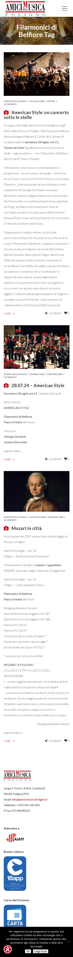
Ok (28, 951)
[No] (68, 942)
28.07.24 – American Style (37, 385)
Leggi (7, 313)
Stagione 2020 (55, 517)
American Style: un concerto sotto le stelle (36, 115)
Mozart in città (26, 528)
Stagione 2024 (54, 374)
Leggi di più (40, 951)
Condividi (55, 313)
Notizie (51, 101)
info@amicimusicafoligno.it (29, 799)
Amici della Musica (16, 101)
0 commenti (10, 104)
